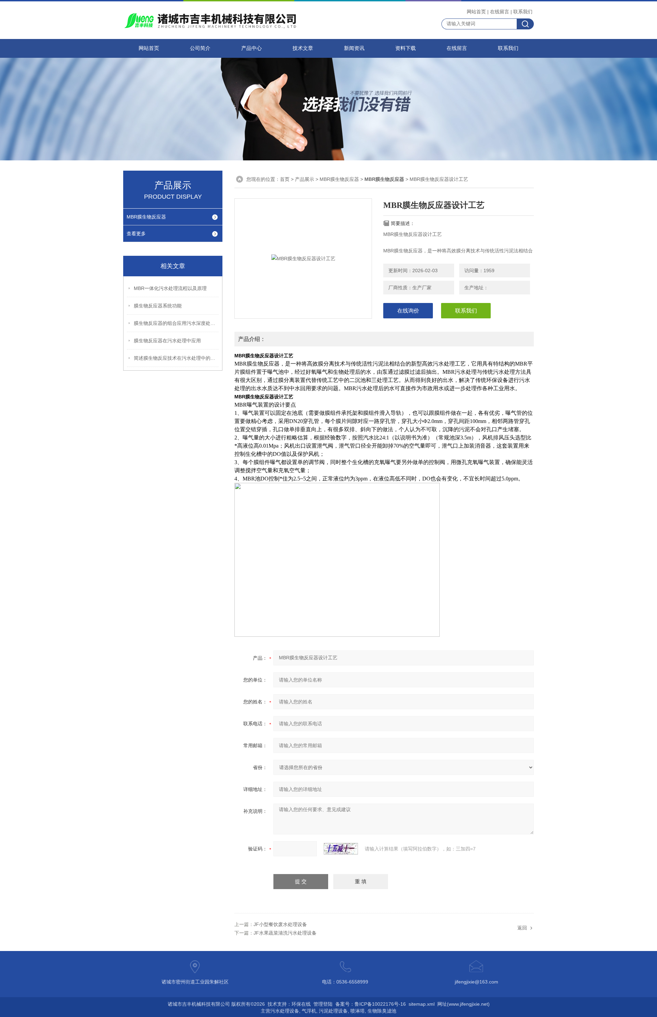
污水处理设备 (284, 1011)
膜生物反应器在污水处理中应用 (167, 340)
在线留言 (499, 11)
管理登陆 (323, 1004)
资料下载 (405, 48)
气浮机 (309, 1011)
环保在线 (301, 1004)
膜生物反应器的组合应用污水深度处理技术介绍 (176, 323)
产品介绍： (252, 339)
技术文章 (303, 48)
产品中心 (251, 48)
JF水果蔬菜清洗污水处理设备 (285, 933)
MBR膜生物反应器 (146, 217)
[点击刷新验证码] (341, 849)
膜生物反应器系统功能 (158, 305)
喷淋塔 (357, 1011)
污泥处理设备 (333, 1011)
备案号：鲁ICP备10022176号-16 (370, 1004)
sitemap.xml (422, 1004)
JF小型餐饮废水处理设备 (280, 924)
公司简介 (200, 48)
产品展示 (304, 179)
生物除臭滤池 (382, 1011)
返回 (522, 927)
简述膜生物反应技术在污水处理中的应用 (176, 358)
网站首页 (476, 11)
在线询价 (408, 311)
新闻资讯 (354, 48)
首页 (284, 179)
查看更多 (136, 233)
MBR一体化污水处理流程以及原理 (170, 288)
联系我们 (522, 11)
